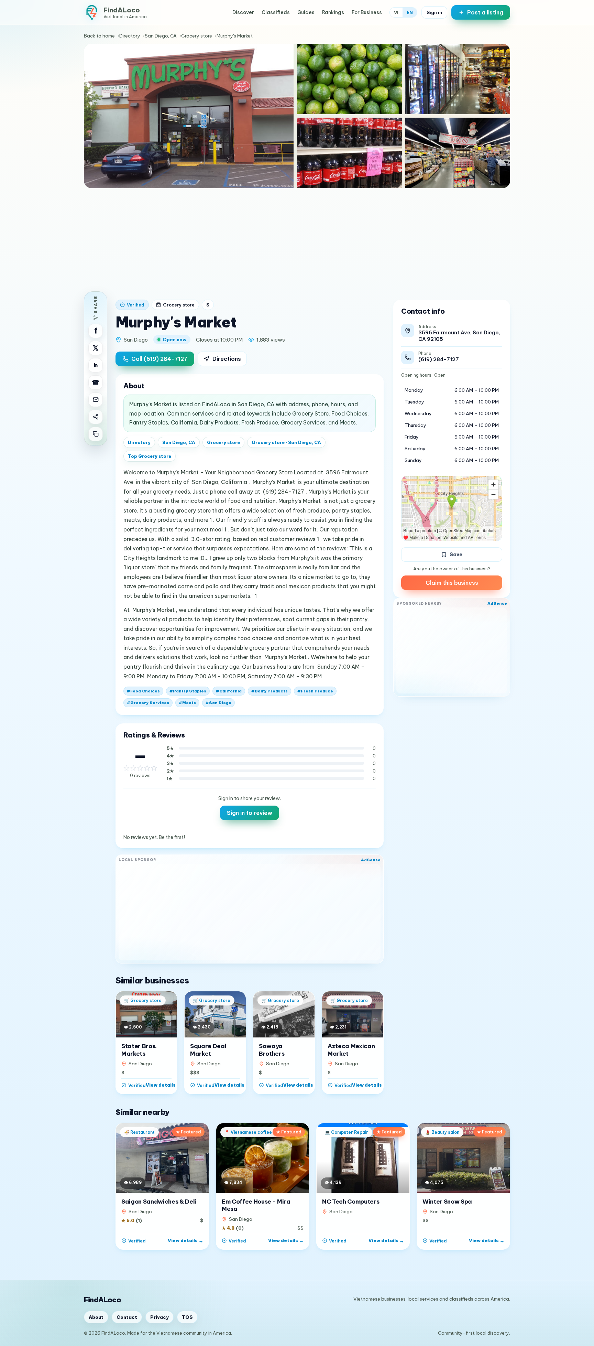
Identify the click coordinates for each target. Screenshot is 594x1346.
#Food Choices (143, 691)
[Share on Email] (95, 399)
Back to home (99, 36)
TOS (187, 1317)
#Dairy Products (269, 691)
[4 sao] (147, 768)
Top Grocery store (149, 456)
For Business (367, 12)
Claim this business (452, 582)
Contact (127, 1317)
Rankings (333, 12)
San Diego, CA (161, 36)
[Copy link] (95, 434)
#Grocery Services (148, 702)
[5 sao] (154, 768)
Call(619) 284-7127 (159, 358)
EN (410, 12)
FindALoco (102, 1299)
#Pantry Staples (187, 691)
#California (229, 691)
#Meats (187, 702)
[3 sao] (140, 768)
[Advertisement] (297, 240)
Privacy (159, 1317)
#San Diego (218, 702)
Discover (243, 12)
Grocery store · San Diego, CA (286, 442)
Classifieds (276, 12)
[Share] (95, 417)
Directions (226, 358)
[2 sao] (133, 768)
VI (396, 12)
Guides (306, 12)
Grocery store (196, 36)
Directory (129, 36)
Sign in (434, 12)
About (96, 1317)
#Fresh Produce (315, 691)
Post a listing (485, 12)
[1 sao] (126, 768)
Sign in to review (249, 812)
